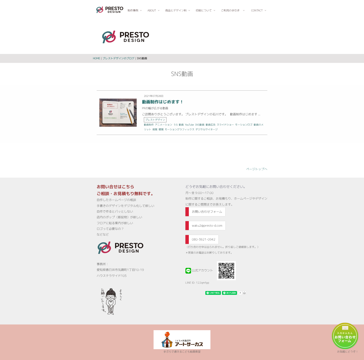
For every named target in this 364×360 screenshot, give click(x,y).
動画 (181, 124)
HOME (96, 58)
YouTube (189, 124)
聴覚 (161, 129)
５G (175, 124)
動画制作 (149, 124)
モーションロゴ (243, 124)
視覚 (154, 129)
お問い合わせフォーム (207, 212)
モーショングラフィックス (179, 129)
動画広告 (211, 124)
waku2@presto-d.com (207, 225)
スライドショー (225, 124)
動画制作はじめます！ (163, 102)
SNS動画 (199, 124)
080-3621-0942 (203, 239)
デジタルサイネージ (206, 129)
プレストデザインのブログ (118, 58)
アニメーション (163, 124)
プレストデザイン (155, 119)
